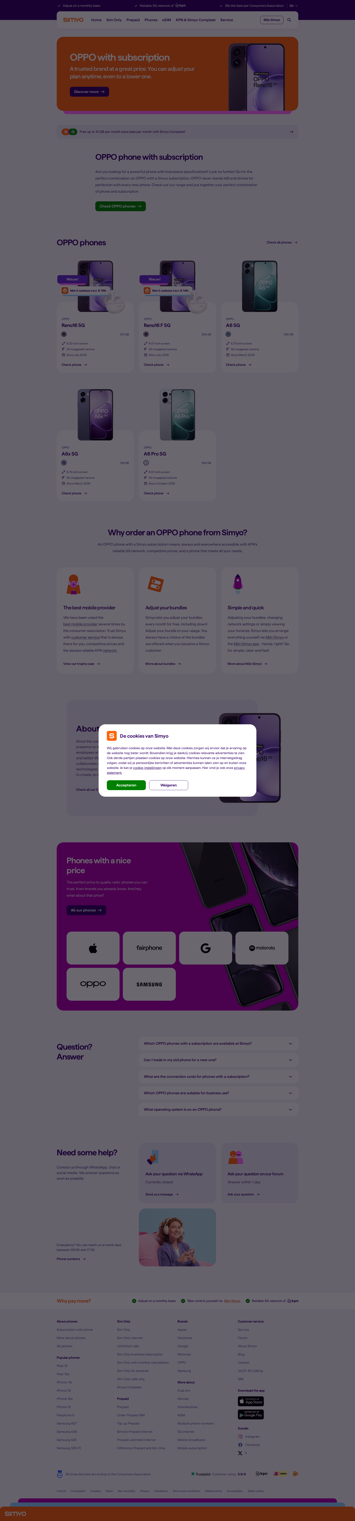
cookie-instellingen (147, 768)
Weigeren (168, 785)
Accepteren (126, 785)
